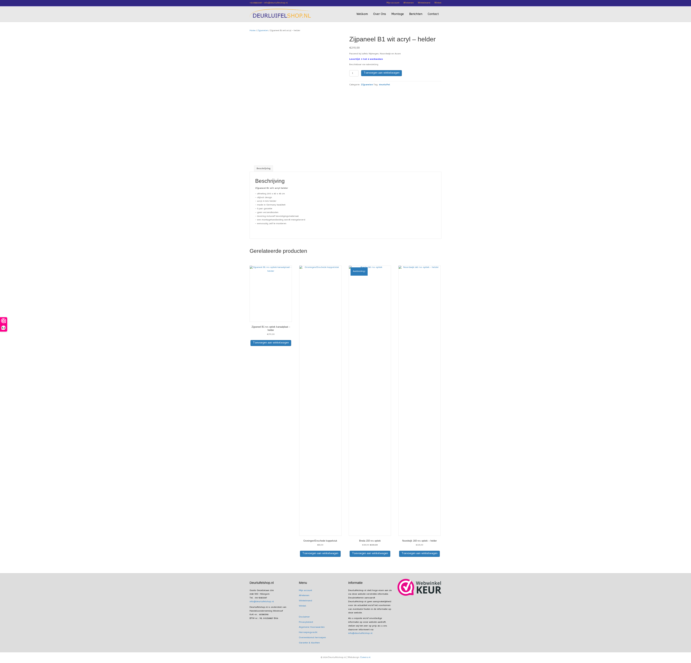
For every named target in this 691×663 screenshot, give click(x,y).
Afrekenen (408, 3)
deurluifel (384, 85)
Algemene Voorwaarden (312, 627)
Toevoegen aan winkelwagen (381, 73)
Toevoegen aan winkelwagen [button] (271, 343)
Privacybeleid (306, 622)
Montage (397, 14)
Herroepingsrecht (308, 632)
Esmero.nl (365, 657)
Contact (433, 14)
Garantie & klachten (309, 643)
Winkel (437, 3)
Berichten (415, 14)
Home (253, 31)
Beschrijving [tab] (263, 169)
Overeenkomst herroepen (312, 638)
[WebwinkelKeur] (419, 587)
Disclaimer (304, 617)
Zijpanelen (262, 31)
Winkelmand (424, 3)
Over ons (379, 14)
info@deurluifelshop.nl (262, 602)
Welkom (362, 14)
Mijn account (393, 3)
